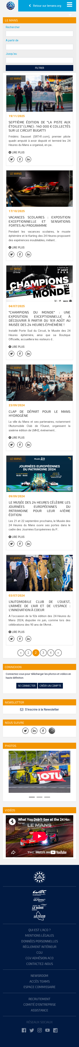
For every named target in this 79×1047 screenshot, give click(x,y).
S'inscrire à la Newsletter (41, 709)
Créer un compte (50, 685)
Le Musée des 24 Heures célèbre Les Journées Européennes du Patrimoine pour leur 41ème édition (39, 508)
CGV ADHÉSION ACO (39, 958)
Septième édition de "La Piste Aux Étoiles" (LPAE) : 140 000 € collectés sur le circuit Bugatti (39, 126)
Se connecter (26, 685)
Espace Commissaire (39, 987)
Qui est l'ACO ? (39, 930)
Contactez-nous (39, 964)
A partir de (12, 40)
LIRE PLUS (18, 152)
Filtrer (39, 67)
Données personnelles (39, 941)
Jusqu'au (11, 53)
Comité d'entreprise (39, 1004)
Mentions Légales (39, 935)
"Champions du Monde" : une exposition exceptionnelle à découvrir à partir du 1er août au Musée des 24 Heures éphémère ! (39, 318)
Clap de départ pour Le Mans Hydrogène (39, 413)
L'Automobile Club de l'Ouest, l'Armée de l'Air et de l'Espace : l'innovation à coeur (39, 605)
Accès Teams (40, 981)
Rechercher (13, 27)
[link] (23, 1030)
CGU (39, 952)
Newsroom (39, 975)
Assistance (39, 1010)
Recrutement (39, 999)
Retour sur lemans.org (46, 5)
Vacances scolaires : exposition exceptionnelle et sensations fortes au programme (39, 221)
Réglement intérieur (39, 946)
